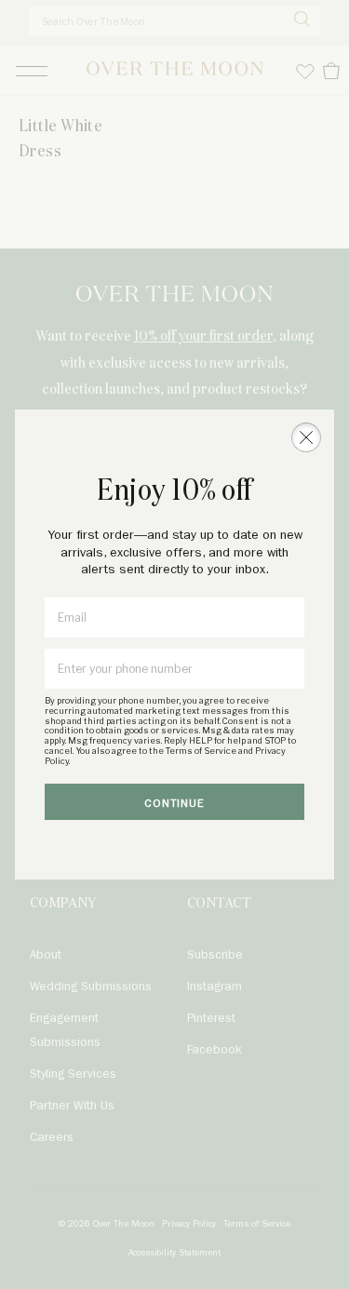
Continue (174, 804)
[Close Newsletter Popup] (306, 437)
